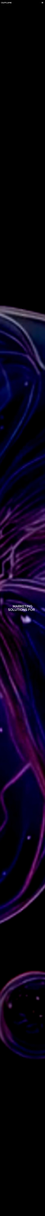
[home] (6, 3)
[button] (42, 2)
